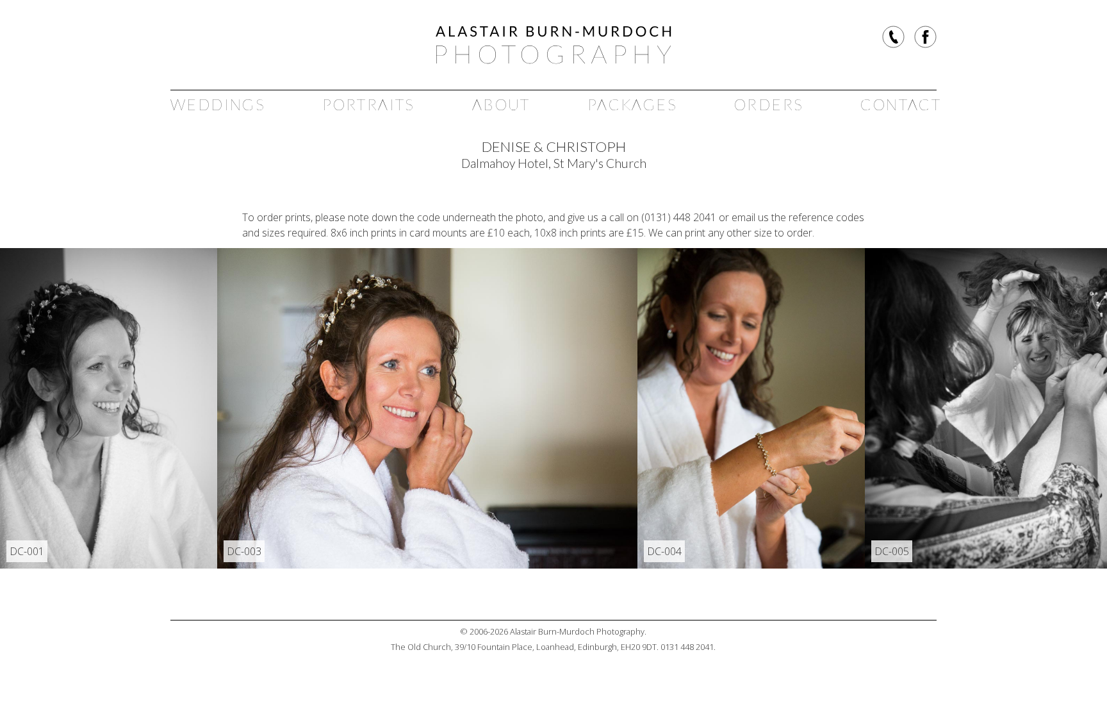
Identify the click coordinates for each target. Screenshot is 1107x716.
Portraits (368, 104)
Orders (768, 104)
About (501, 104)
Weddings (217, 104)
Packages (632, 104)
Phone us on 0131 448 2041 (893, 37)
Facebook (925, 37)
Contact (900, 104)
